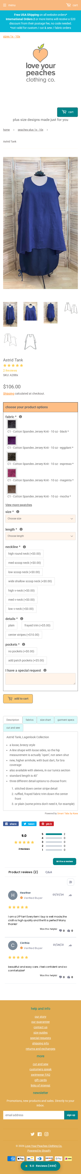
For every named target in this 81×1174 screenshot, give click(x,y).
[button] (62, 931)
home (6, 129)
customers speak (40, 1069)
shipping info (40, 1043)
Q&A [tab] (48, 872)
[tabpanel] (40, 771)
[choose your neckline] (24, 546)
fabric (20, 416)
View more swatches (18, 505)
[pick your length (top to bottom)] (21, 529)
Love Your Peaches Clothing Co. (43, 1145)
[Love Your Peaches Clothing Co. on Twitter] (33, 1134)
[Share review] (70, 895)
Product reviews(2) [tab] (23, 872)
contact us (40, 1027)
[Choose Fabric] (20, 416)
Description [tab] (12, 719)
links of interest (40, 1085)
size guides (40, 1032)
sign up (71, 1115)
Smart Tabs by (65, 813)
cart (71, 112)
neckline (25, 546)
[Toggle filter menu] (70, 882)
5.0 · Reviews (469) (43, 1166)
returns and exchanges (40, 1048)
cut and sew (40, 1064)
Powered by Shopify (39, 1150)
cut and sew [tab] (13, 727)
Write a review (64, 861)
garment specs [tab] (66, 719)
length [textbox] (30, 529)
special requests (40, 1038)
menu (12, 5)
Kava (75, 813)
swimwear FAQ (40, 1074)
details (25, 618)
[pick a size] (17, 511)
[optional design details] (21, 618)
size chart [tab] (45, 719)
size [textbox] (16, 511)
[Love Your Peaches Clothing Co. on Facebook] (39, 1134)
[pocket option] (23, 644)
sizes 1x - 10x (11, 36)
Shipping (8, 393)
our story (40, 1016)
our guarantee (40, 1021)
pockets (21, 644)
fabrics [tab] (29, 719)
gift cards (40, 1080)
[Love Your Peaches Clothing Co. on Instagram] (46, 1134)
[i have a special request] (45, 670)
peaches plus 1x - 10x (30, 129)
